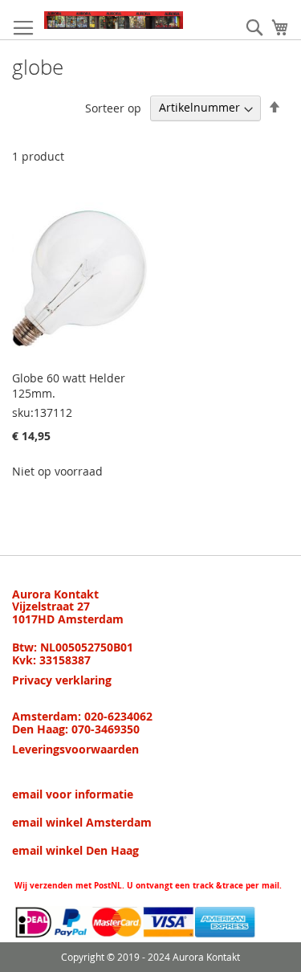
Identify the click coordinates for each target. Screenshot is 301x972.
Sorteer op (113, 107)
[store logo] (113, 20)
